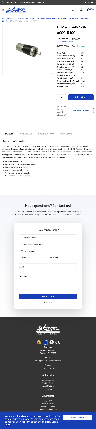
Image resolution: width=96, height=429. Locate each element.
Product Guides (48, 383)
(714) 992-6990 (10, 2)
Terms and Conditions (48, 409)
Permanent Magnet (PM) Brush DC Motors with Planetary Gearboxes (62, 18)
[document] (48, 420)
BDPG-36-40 (7, 21)
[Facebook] (85, 2)
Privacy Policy (48, 404)
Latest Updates (48, 386)
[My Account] (81, 10)
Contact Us (48, 401)
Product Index (48, 380)
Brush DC (10, 18)
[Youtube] (92, 2)
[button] (52, 74)
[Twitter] (88, 2)
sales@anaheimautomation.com (33, 2)
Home (3, 18)
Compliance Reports (48, 406)
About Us (48, 389)
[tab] (9, 133)
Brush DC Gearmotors (26, 18)
